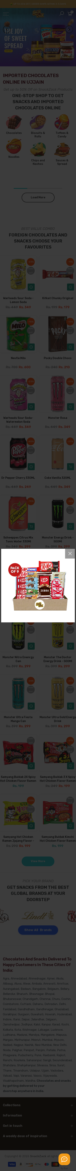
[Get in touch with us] (64, 1159)
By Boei (64, 1168)
